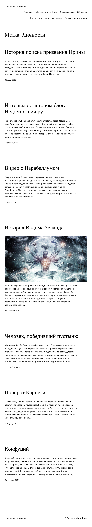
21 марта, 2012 (11, 202)
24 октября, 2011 (12, 311)
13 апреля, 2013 (11, 143)
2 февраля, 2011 (12, 480)
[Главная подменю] (33, 12)
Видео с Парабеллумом (32, 168)
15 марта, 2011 (11, 423)
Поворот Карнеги (25, 392)
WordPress (82, 518)
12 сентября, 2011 (12, 367)
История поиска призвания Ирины (45, 52)
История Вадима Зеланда (34, 227)
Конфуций (17, 449)
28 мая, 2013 (10, 80)
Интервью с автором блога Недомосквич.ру (36, 108)
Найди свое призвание (16, 6)
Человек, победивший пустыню (41, 336)
